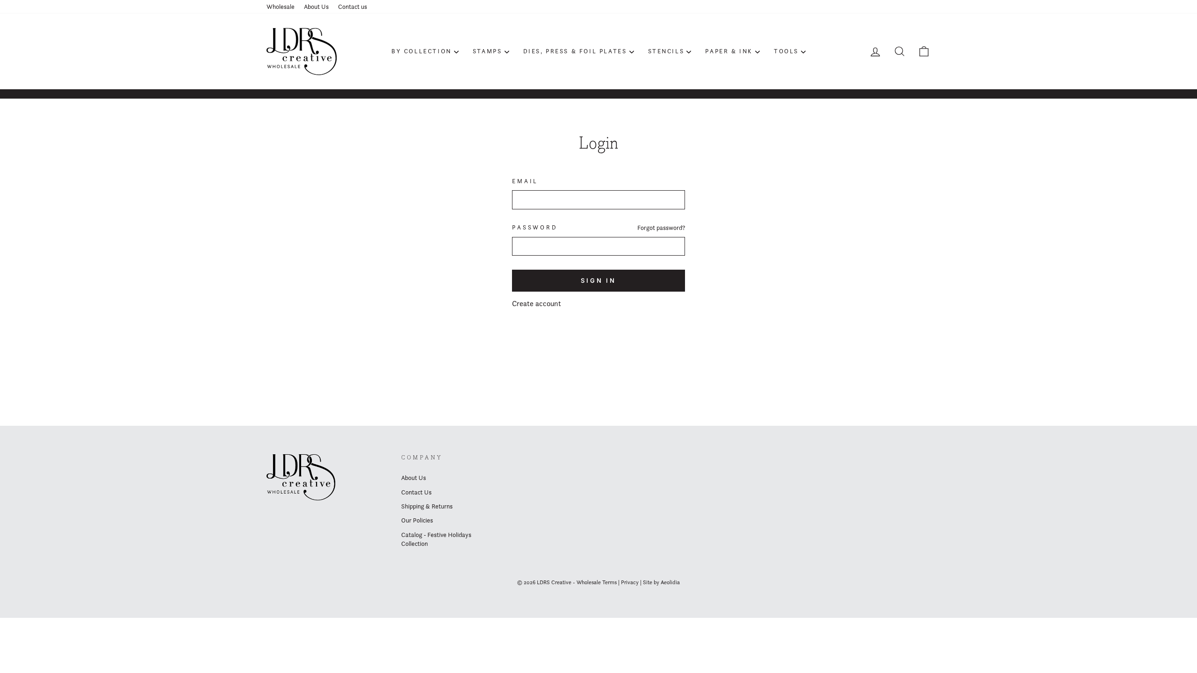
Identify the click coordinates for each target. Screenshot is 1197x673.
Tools (786, 51)
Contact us (352, 6)
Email (525, 181)
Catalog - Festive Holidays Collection (436, 539)
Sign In (598, 280)
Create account (536, 303)
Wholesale (281, 6)
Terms (609, 582)
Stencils (666, 51)
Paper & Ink (729, 51)
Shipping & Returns (427, 506)
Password (535, 227)
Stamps (487, 51)
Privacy (630, 582)
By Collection (421, 51)
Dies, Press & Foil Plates (575, 51)
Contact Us (416, 492)
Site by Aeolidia (661, 582)
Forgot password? (661, 227)
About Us (316, 6)
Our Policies (417, 520)
